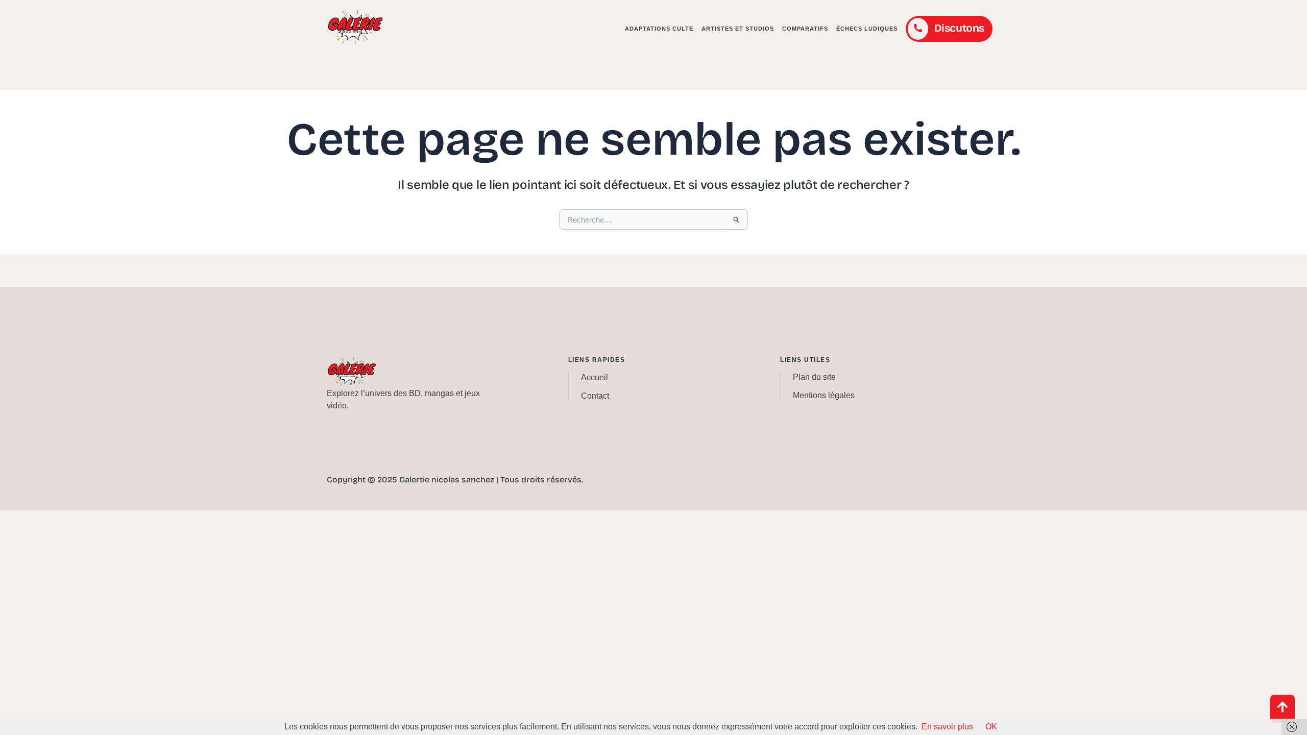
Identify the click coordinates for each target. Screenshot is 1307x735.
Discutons (959, 28)
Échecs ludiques (867, 29)
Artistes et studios (737, 29)
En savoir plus (947, 726)
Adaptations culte (659, 29)
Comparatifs (805, 29)
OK (991, 726)
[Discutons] (918, 29)
